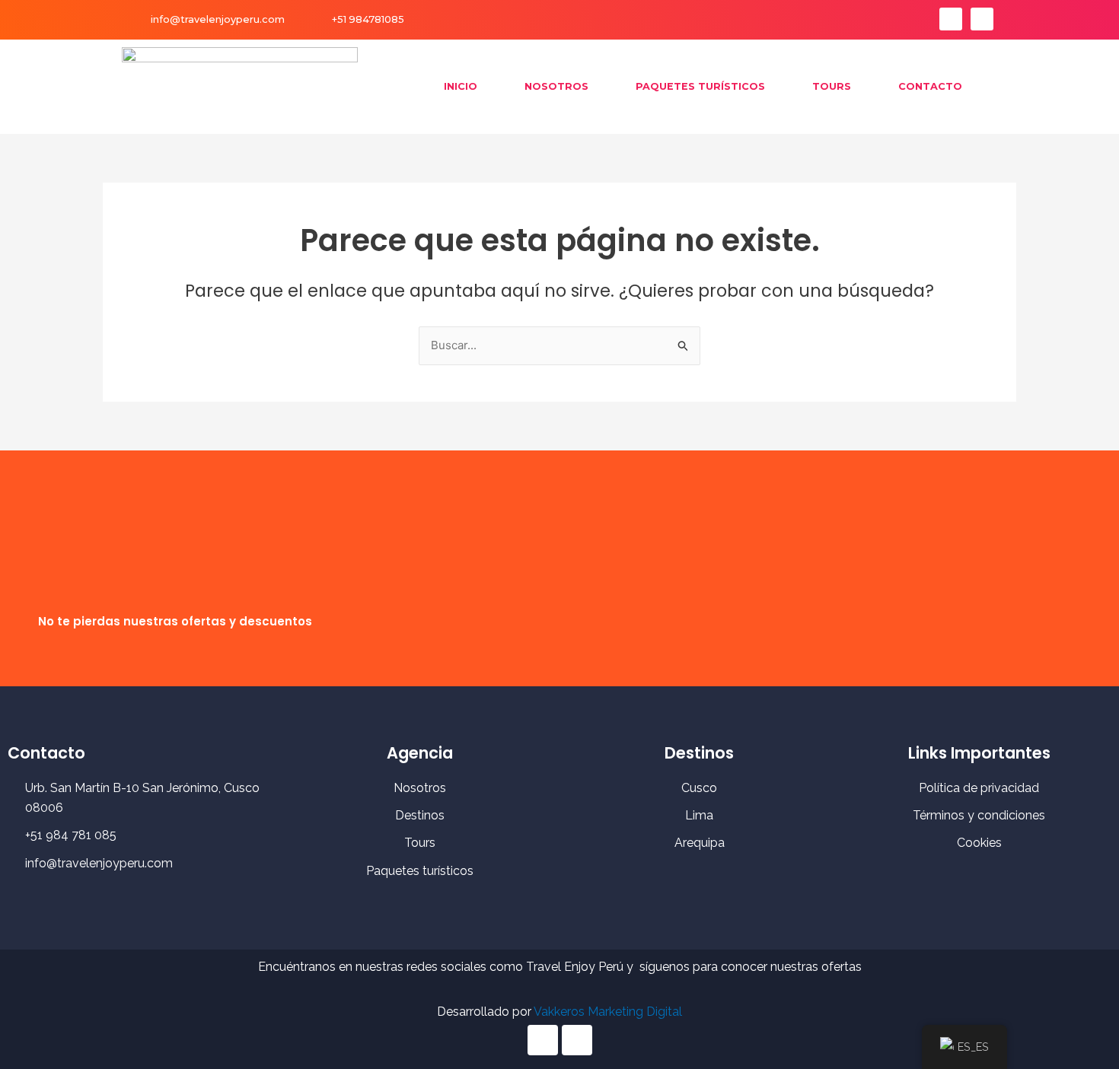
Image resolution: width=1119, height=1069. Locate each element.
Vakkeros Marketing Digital (608, 1011)
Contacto (930, 86)
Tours (831, 86)
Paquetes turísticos (700, 86)
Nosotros (556, 86)
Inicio (460, 86)
